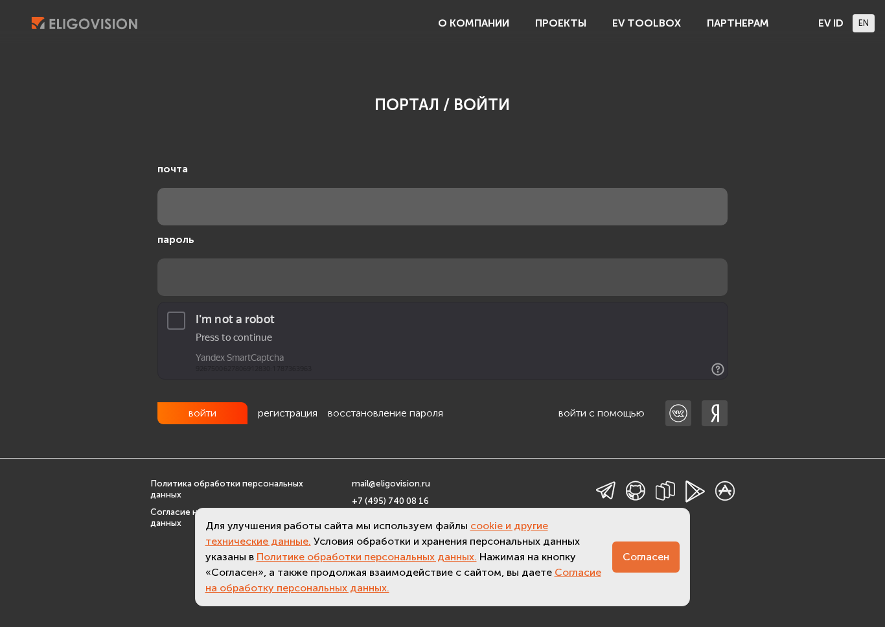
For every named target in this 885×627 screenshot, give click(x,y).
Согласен (646, 557)
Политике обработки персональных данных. (367, 557)
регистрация (287, 413)
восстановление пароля (385, 413)
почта (172, 169)
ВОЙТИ (482, 104)
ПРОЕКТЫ (560, 23)
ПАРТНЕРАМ (738, 23)
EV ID (831, 23)
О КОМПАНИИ (473, 23)
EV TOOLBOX (646, 23)
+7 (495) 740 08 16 (390, 501)
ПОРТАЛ (406, 104)
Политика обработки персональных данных (226, 489)
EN (863, 23)
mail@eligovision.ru (391, 483)
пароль (175, 239)
